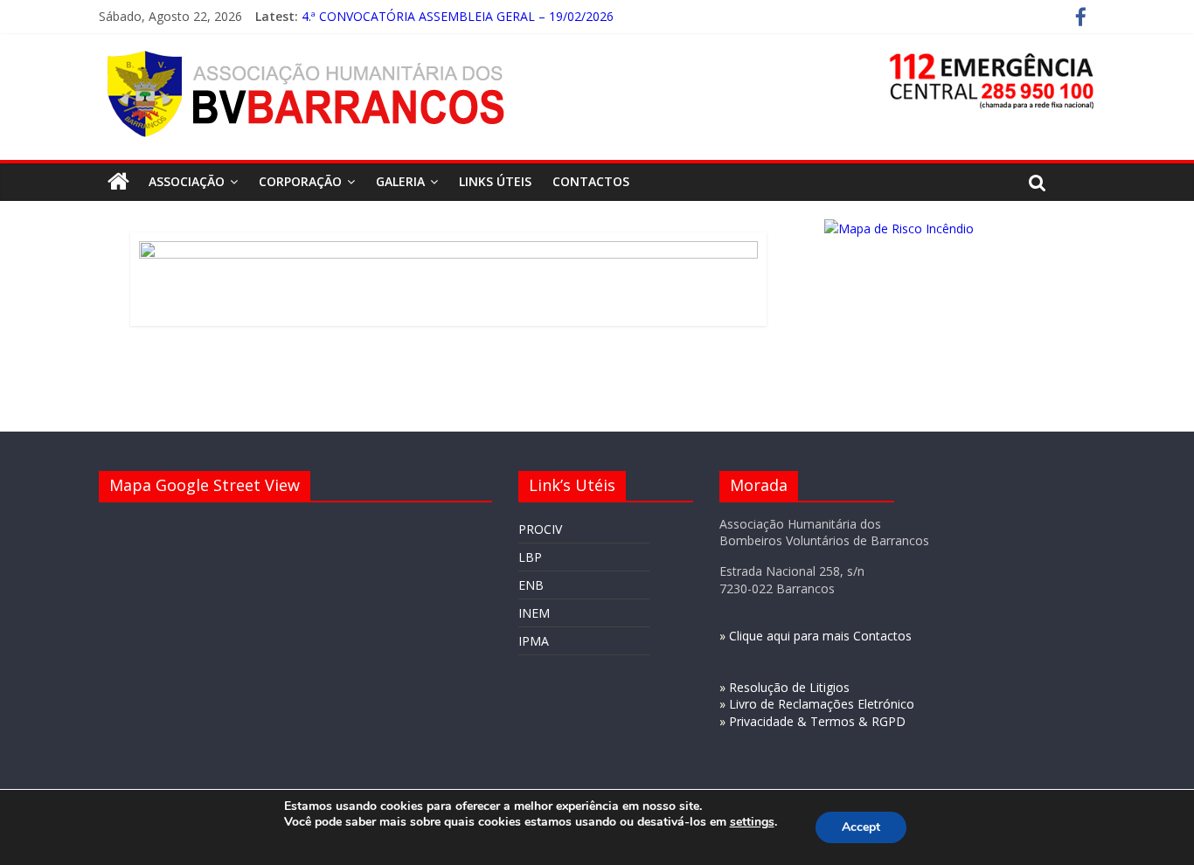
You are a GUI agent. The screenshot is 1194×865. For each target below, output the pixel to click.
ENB (531, 585)
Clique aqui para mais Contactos (820, 635)
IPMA (533, 641)
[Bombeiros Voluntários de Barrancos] (118, 181)
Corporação (300, 181)
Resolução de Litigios (789, 687)
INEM (534, 613)
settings (752, 822)
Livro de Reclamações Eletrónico (821, 703)
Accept (861, 827)
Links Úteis (495, 181)
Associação (187, 181)
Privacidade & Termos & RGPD (817, 721)
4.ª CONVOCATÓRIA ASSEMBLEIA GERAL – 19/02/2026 (458, 16)
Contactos (590, 181)
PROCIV (540, 529)
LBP (530, 557)
